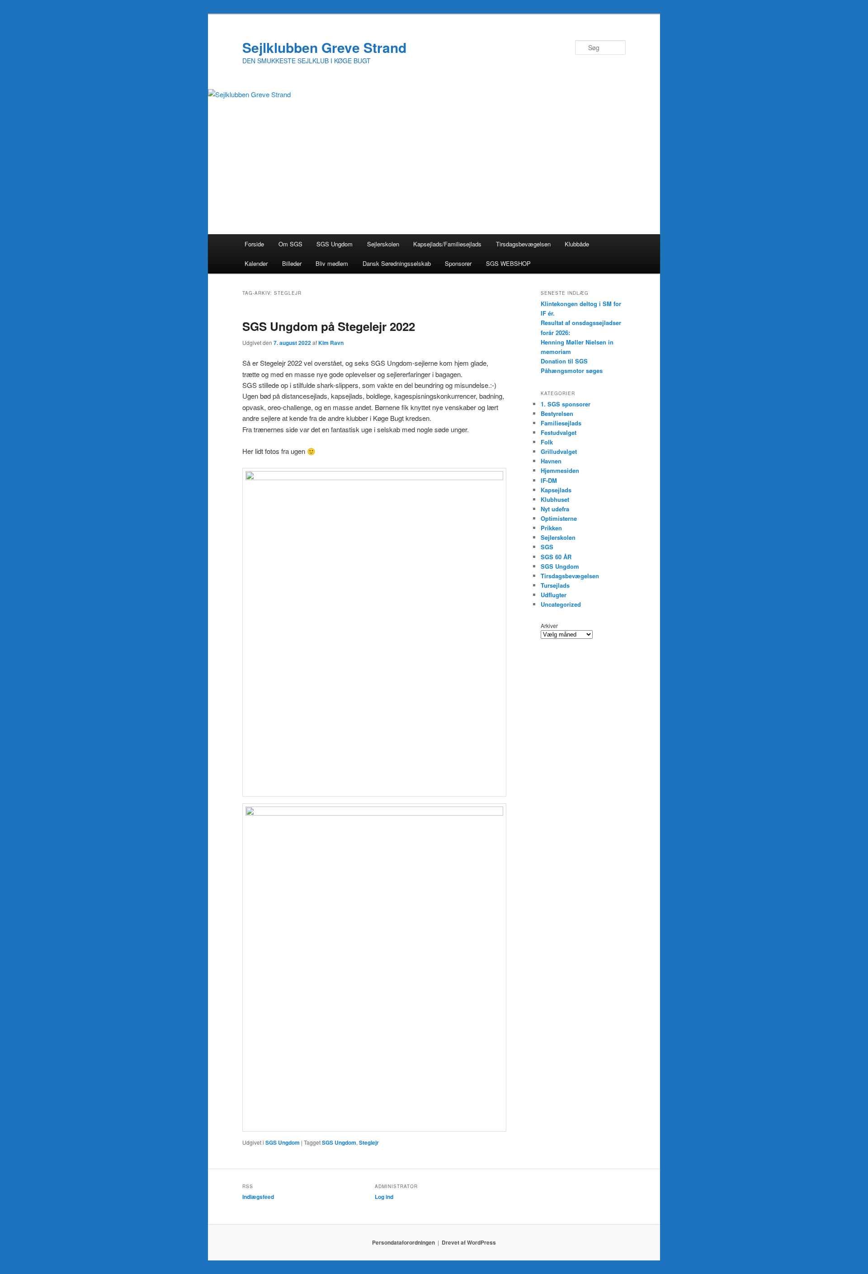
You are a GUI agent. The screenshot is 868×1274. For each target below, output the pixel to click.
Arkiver (549, 625)
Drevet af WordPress (469, 1242)
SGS (547, 547)
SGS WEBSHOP (508, 263)
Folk (547, 442)
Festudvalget (558, 432)
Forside (254, 244)
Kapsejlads (556, 490)
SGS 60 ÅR (556, 556)
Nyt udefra (555, 509)
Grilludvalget (559, 451)
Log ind (384, 1197)
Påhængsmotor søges (572, 370)
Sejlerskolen (383, 244)
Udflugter (553, 594)
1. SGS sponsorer (565, 404)
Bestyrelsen (557, 413)
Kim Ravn (331, 343)
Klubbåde (577, 244)
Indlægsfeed (258, 1197)
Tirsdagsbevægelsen (523, 244)
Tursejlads (555, 585)
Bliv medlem (332, 263)
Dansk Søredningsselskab (397, 263)
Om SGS (290, 244)
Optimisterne (559, 518)
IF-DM (549, 480)
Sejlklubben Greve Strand (324, 47)
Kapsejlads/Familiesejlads (447, 244)
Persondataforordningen (403, 1242)
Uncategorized (561, 604)
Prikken (551, 528)
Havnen (551, 461)
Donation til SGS (564, 361)
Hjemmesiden (560, 470)
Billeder (292, 263)
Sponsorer (458, 263)
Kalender (256, 263)
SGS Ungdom (334, 244)
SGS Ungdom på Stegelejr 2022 (328, 326)
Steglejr (369, 1142)
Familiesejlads (561, 423)
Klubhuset (555, 499)
